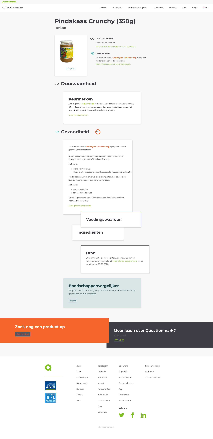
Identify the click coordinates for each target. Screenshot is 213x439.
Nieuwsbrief (82, 383)
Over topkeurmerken (78, 115)
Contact (80, 389)
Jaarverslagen (83, 377)
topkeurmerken (87, 104)
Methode (102, 372)
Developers (124, 395)
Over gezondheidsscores (80, 206)
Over (184, 8)
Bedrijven (149, 372)
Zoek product (23, 334)
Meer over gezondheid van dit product (113, 64)
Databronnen (104, 400)
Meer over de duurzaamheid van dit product (115, 47)
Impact (172, 8)
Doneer (80, 395)
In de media (103, 395)
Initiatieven (102, 412)
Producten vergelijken (137, 8)
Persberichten (104, 389)
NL (206, 8)
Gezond (103, 8)
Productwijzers (125, 377)
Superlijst (123, 372)
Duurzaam (116, 8)
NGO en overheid (153, 377)
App (120, 389)
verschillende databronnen (124, 261)
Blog (194, 8)
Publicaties (102, 377)
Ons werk (159, 8)
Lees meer (119, 340)
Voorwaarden (125, 400)
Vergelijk (71, 69)
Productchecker (14, 7)
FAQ (78, 400)
